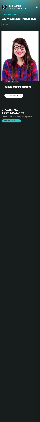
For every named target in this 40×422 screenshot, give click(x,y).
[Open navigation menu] (37, 7)
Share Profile (15, 95)
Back (6, 25)
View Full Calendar (11, 121)
